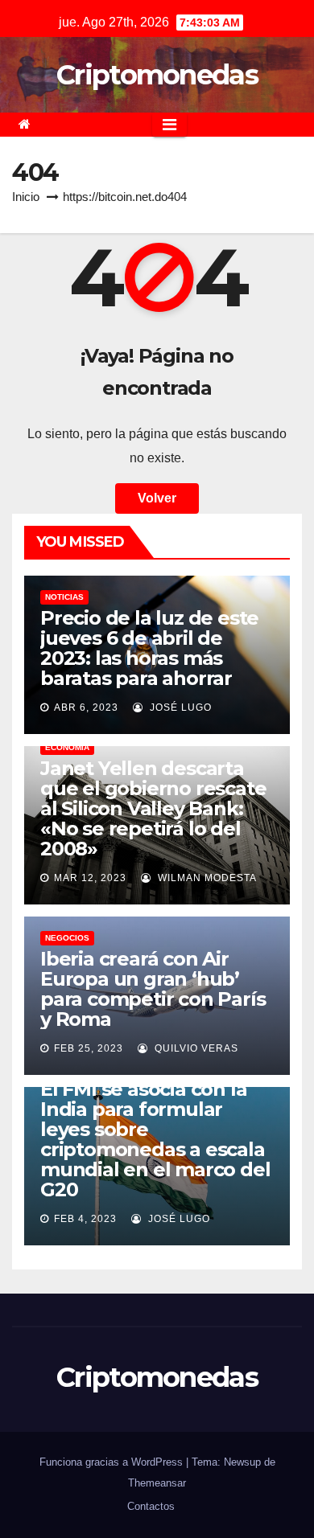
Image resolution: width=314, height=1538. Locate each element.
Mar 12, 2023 (90, 878)
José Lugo (179, 707)
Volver (157, 498)
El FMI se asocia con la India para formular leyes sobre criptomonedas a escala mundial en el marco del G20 (155, 1139)
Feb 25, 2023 (88, 1048)
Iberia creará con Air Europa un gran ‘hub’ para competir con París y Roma (152, 989)
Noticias (64, 597)
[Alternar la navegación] (169, 125)
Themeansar (157, 1483)
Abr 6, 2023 (86, 707)
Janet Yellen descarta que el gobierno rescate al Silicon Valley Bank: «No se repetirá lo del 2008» (153, 808)
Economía (67, 747)
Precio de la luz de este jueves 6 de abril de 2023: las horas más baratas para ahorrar (149, 648)
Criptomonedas (157, 75)
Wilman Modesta (206, 878)
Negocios (67, 937)
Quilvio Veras (194, 1048)
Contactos (151, 1506)
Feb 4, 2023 (85, 1218)
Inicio (25, 196)
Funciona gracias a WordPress (112, 1462)
